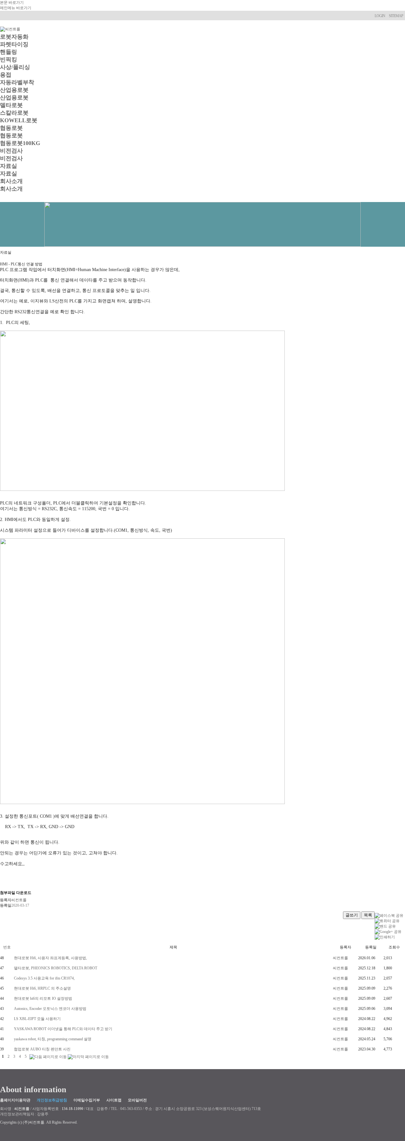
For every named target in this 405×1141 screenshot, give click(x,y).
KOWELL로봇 (18, 120)
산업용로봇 (14, 90)
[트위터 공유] (387, 920)
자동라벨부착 (17, 82)
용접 (5, 75)
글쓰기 (352, 915)
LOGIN (380, 16)
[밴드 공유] (385, 926)
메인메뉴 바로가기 (15, 8)
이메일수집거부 (86, 1100)
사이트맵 (114, 1100)
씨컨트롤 (340, 958)
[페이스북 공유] (389, 915)
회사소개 (11, 181)
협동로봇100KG (20, 143)
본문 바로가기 (12, 2)
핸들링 (8, 52)
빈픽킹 (8, 59)
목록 (368, 915)
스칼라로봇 (14, 113)
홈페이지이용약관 (15, 1100)
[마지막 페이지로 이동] (88, 1056)
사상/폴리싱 (15, 67)
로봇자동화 (14, 37)
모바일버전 (137, 1100)
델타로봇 (11, 105)
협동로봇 (11, 128)
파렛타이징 (14, 44)
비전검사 (11, 151)
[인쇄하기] (385, 937)
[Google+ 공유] (388, 931)
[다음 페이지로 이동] (48, 1056)
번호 (7, 947)
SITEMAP (396, 16)
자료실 (8, 166)
